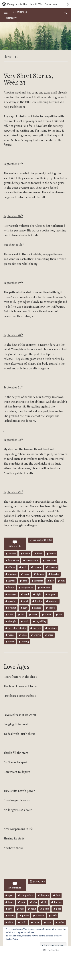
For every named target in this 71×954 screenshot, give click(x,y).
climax (11, 567)
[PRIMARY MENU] (6, 12)
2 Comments (15, 887)
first (58, 895)
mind (26, 594)
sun (60, 614)
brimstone (13, 560)
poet (25, 601)
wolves (37, 635)
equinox (12, 574)
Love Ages (16, 666)
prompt (12, 608)
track (26, 621)
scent (11, 614)
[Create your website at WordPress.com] (35, 4)
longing (58, 902)
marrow (12, 594)
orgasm (52, 594)
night (38, 594)
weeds (11, 635)
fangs (26, 574)
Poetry (38, 601)
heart (10, 902)
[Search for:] (64, 12)
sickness (40, 915)
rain (25, 608)
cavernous (51, 560)
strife (54, 915)
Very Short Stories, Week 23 (28, 79)
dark (24, 567)
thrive (37, 922)
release (37, 608)
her (52, 580)
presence (53, 601)
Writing (25, 641)
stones (48, 614)
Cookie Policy (12, 939)
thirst (11, 922)
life (45, 902)
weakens (52, 628)
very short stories (17, 628)
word (50, 635)
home (11, 587)
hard (25, 580)
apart (10, 895)
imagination (27, 587)
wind (24, 635)
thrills (24, 922)
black (39, 553)
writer (11, 641)
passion (12, 601)
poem (46, 909)
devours (53, 567)
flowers (40, 574)
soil (23, 614)
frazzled (55, 574)
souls (34, 614)
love (10, 909)
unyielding (41, 621)
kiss (35, 902)
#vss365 (12, 553)
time (49, 922)
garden (11, 580)
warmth (37, 628)
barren (26, 553)
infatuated (45, 587)
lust (21, 909)
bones (53, 553)
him (63, 580)
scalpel (52, 608)
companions (27, 895)
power (25, 915)
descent (38, 567)
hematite (38, 580)
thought (12, 621)
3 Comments (15, 546)
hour (23, 902)
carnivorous (32, 560)
